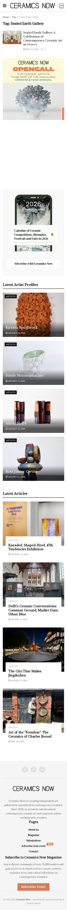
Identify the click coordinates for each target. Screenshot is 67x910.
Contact (33, 851)
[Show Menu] (4, 5)
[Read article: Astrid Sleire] (33, 411)
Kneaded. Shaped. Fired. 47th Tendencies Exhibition (30, 547)
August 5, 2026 (18, 680)
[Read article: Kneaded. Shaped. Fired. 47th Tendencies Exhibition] (33, 523)
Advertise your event (33, 846)
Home (6, 17)
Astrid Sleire (16, 423)
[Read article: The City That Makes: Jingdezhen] (33, 649)
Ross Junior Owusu (22, 471)
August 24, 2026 (16, 332)
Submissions (33, 840)
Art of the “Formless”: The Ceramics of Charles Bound (30, 734)
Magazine (33, 835)
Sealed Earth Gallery (29, 17)
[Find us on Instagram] (25, 770)
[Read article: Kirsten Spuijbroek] (33, 315)
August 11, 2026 (16, 476)
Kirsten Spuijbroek (22, 327)
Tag (14, 17)
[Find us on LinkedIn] (42, 770)
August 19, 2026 (19, 554)
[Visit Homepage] (32, 5)
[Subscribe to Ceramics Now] (61, 5)
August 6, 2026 (18, 619)
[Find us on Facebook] (33, 770)
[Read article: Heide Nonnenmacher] (33, 363)
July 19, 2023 (32, 49)
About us (33, 829)
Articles (13, 540)
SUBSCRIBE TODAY (33, 887)
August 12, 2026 (16, 428)
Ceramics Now (23, 899)
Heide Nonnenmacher (25, 375)
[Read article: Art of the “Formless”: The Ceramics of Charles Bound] (33, 711)
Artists (11, 296)
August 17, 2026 (16, 380)
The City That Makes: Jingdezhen (25, 673)
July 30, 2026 (17, 741)
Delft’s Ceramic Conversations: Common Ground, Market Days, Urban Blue (33, 610)
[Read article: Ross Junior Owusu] (33, 459)
